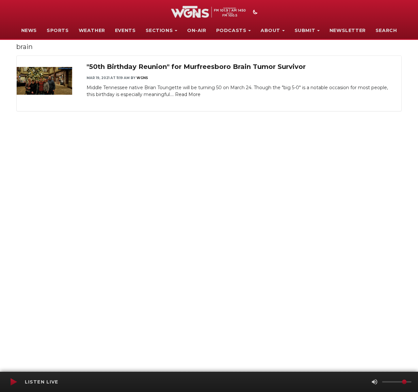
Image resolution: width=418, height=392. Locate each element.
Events (125, 30)
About (270, 30)
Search (386, 30)
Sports (58, 30)
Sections (159, 30)
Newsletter (348, 30)
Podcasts (231, 30)
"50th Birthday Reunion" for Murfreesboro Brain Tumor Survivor (196, 66)
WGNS (142, 78)
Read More (188, 94)
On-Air (196, 30)
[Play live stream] (13, 382)
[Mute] (374, 382)
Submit (305, 30)
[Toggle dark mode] (254, 12)
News (29, 30)
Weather (92, 30)
